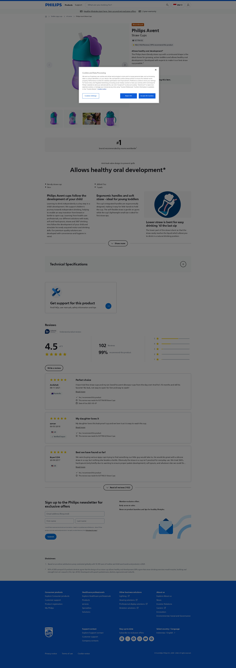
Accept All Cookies (147, 96)
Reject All (128, 96)
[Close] (155, 69)
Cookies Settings (91, 96)
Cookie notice (101, 89)
